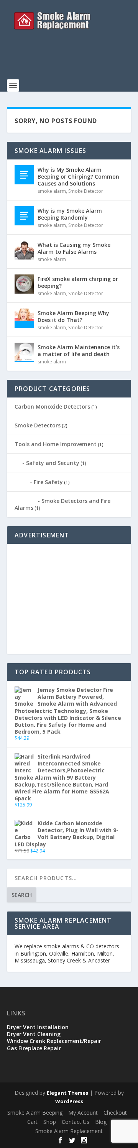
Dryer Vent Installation (38, 1027)
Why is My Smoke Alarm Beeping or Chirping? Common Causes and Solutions (78, 176)
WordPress (69, 1101)
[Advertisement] (72, 59)
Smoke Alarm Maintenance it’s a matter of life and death (79, 350)
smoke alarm (52, 191)
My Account (83, 1112)
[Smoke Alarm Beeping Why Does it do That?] (24, 318)
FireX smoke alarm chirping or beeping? (78, 282)
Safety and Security (52, 462)
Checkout (115, 1112)
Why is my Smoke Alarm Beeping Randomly (70, 214)
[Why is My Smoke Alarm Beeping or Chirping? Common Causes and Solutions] (24, 174)
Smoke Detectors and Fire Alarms (62, 504)
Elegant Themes (67, 1092)
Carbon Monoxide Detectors (52, 406)
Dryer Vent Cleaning (34, 1034)
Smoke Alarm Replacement (69, 1131)
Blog (101, 1121)
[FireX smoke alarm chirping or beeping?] (24, 284)
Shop (49, 1121)
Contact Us (75, 1121)
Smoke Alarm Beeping (34, 1112)
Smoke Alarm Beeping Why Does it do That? (73, 316)
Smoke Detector (85, 191)
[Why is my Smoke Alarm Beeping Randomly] (24, 215)
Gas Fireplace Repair (34, 1048)
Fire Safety (48, 482)
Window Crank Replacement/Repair (54, 1041)
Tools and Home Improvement (56, 444)
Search (22, 894)
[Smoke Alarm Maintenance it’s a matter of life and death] (24, 352)
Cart (32, 1121)
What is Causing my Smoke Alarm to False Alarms (74, 248)
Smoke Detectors (38, 425)
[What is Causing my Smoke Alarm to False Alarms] (24, 249)
